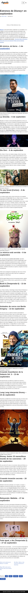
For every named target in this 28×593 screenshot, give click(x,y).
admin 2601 (4, 16)
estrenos (16, 576)
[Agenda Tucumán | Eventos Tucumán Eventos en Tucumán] (5, 3)
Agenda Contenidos (7, 591)
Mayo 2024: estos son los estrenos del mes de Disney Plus (5, 568)
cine (6, 576)
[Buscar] (25, 2)
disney (10, 576)
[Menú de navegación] (23, 3)
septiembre (5, 49)
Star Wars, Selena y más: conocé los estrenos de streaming (19, 563)
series (21, 576)
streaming (3, 578)
